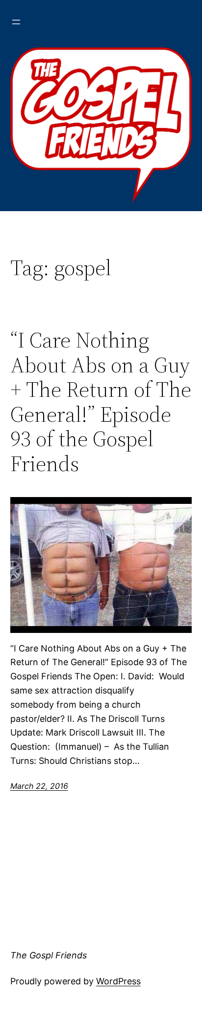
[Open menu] (16, 22)
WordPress (118, 981)
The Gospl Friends (48, 955)
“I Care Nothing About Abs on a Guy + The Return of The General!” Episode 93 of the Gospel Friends (100, 402)
